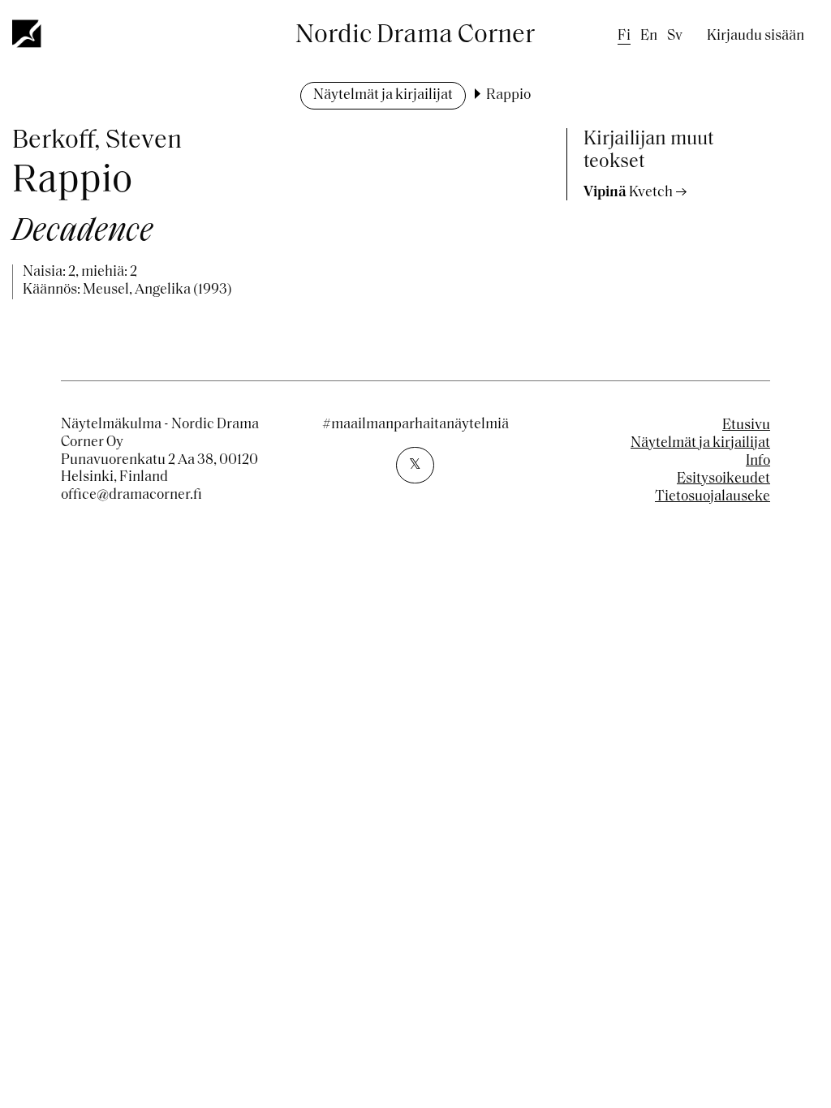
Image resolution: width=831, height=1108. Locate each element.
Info (758, 461)
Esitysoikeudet (723, 479)
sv (674, 36)
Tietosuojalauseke (712, 497)
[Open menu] (27, 33)
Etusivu (746, 426)
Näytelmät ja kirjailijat (383, 95)
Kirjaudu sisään (755, 36)
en (648, 36)
